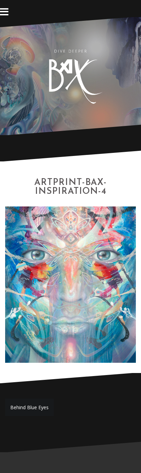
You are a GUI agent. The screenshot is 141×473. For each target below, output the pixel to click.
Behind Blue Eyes (29, 407)
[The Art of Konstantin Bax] (70, 75)
